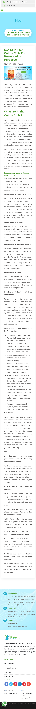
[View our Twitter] (11, 684)
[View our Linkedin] (20, 684)
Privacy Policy (9, 676)
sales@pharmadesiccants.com (16, 2)
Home (14, 31)
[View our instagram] (15, 684)
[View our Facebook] (6, 684)
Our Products (9, 664)
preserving (10, 158)
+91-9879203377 (11, 6)
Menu (5, 10)
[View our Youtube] (29, 684)
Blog (21, 31)
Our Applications (10, 668)
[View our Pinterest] (24, 684)
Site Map (7, 672)
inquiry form (17, 569)
